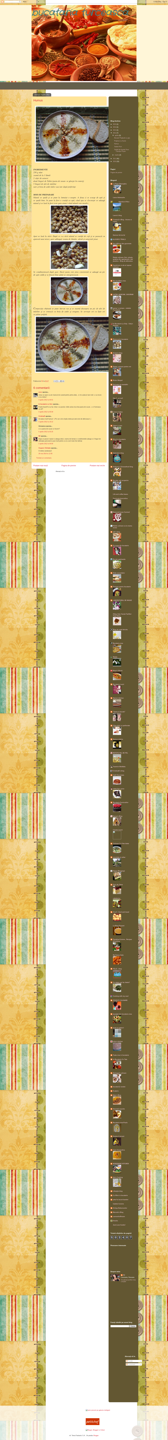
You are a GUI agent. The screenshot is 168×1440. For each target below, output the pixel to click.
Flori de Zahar (118, 884)
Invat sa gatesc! (118, 1028)
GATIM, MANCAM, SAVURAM (123, 294)
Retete (115, 657)
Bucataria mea (118, 643)
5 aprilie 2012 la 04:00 (46, 444)
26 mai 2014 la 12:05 (45, 453)
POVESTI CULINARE (120, 1000)
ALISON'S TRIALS (119, 239)
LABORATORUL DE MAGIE (122, 600)
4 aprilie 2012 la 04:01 (46, 400)
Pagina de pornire (68, 466)
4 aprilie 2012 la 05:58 (46, 412)
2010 (115, 161)
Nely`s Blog (117, 1095)
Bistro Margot (118, 380)
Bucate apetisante (119, 559)
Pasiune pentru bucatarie (122, 587)
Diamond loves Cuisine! (121, 512)
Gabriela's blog (118, 453)
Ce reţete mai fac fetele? (121, 982)
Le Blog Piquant (118, 926)
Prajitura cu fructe (120, 141)
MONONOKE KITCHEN (121, 1164)
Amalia (115, 1221)
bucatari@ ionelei (119, 1087)
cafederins (116, 898)
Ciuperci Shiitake (45, 448)
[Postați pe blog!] (57, 381)
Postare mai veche (97, 466)
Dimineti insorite (119, 1109)
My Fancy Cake (118, 955)
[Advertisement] (58, 85)
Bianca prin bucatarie (120, 339)
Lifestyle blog (118, 1191)
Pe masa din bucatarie (121, 545)
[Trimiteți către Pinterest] (63, 381)
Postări (130, 1361)
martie (117, 155)
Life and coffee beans (120, 494)
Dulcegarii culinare (119, 1073)
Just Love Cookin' (119, 1225)
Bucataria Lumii (118, 684)
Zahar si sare (117, 425)
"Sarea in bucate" (119, 712)
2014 (115, 127)
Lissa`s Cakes (118, 412)
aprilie (117, 135)
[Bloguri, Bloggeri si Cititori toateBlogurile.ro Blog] (95, 1430)
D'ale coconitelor (119, 573)
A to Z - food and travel (121, 912)
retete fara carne (118, 789)
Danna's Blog (117, 816)
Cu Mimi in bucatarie (120, 1195)
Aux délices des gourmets (122, 243)
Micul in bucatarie (119, 439)
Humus (116, 144)
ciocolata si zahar (119, 857)
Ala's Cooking (118, 1177)
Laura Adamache (119, 197)
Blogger (95, 1435)
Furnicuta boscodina (120, 498)
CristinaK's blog (118, 771)
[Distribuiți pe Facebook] (61, 381)
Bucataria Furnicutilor (120, 802)
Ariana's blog (117, 353)
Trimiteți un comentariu (43, 458)
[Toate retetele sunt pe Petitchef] (92, 1424)
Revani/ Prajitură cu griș (122, 138)
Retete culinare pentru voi (122, 366)
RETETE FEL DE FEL (120, 753)
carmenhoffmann (119, 1216)
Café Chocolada (118, 775)
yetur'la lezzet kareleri (120, 1199)
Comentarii (131, 1364)
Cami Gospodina (119, 1150)
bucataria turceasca (80, 12)
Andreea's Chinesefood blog (123, 467)
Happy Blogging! (119, 871)
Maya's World (117, 670)
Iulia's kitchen (118, 1041)
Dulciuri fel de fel (119, 235)
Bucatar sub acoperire (120, 480)
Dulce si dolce (118, 739)
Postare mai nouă (40, 466)
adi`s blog (116, 532)
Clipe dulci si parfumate (121, 725)
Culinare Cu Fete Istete (121, 843)
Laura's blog (117, 215)
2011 (115, 158)
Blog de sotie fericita (120, 629)
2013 (115, 130)
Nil (39, 436)
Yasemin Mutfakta (119, 766)
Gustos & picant (118, 1136)
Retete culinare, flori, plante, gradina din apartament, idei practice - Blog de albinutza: (123, 259)
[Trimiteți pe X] (59, 381)
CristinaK (42, 416)
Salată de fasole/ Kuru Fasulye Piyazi (121, 150)
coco (40, 392)
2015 (115, 124)
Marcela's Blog (118, 1212)
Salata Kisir (118, 146)
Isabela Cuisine (118, 1204)
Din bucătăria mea (119, 281)
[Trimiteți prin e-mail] (54, 381)
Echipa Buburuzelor (120, 1208)
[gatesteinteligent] (98, 1410)
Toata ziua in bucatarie (121, 1055)
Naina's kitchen (118, 698)
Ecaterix (116, 1091)
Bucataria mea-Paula (120, 1122)
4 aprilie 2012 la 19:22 (46, 422)
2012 (115, 133)
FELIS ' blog (117, 969)
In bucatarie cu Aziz (46, 404)
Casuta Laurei (118, 830)
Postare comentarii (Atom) (74, 471)
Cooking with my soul (120, 996)
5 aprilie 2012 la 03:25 (46, 432)
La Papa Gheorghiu (120, 184)
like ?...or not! (118, 398)
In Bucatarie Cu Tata (120, 1059)
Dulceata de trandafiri (120, 384)
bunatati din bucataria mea (122, 1014)
